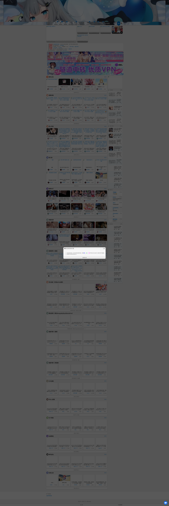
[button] (165, 503)
